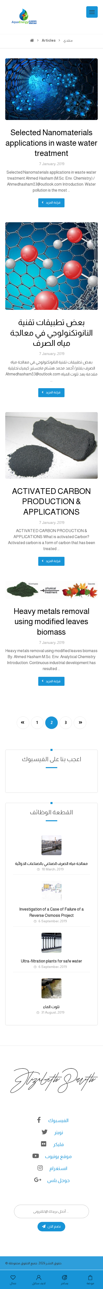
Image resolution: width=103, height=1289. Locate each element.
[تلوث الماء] (52, 988)
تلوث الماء (51, 1007)
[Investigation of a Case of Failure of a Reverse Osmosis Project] (52, 891)
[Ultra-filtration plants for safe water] (52, 943)
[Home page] (32, 40)
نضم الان (54, 1226)
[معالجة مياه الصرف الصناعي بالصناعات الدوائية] (52, 845)
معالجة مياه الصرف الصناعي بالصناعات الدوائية (51, 863)
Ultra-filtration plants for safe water (51, 961)
